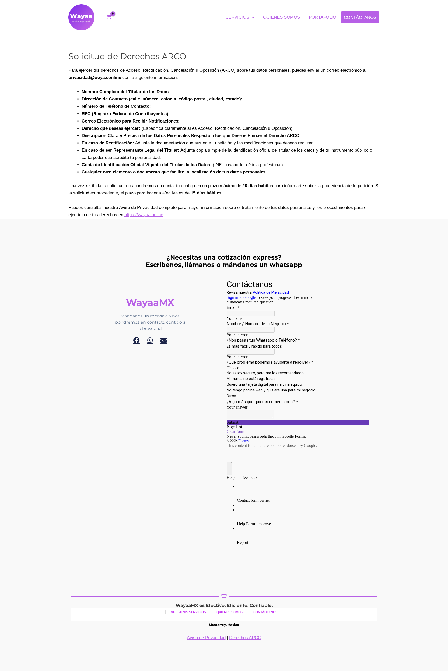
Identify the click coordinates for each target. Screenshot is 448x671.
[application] (251, 17)
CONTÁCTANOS (360, 17)
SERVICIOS (237, 17)
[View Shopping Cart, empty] (109, 17)
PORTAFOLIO (322, 17)
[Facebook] (136, 340)
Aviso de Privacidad (206, 637)
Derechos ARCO (245, 637)
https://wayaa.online (143, 214)
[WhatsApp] (150, 340)
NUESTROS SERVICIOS (188, 612)
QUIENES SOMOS (281, 17)
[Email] (163, 340)
